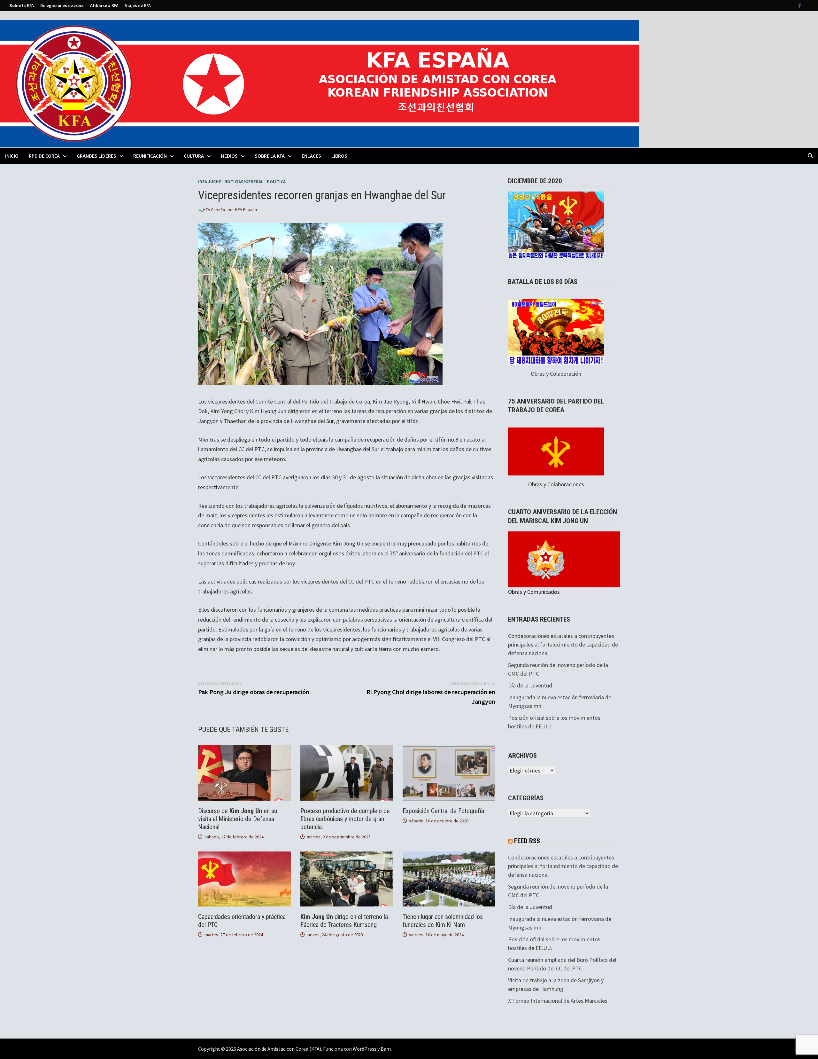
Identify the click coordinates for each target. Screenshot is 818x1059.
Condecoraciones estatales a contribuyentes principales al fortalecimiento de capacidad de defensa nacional (563, 644)
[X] (808, 5)
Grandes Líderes (96, 156)
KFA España (246, 209)
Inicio (12, 156)
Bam (386, 1049)
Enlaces (311, 156)
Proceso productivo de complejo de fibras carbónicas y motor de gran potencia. (345, 819)
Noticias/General (243, 181)
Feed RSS (527, 841)
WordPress (364, 1049)
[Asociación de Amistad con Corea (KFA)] (319, 83)
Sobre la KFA (22, 5)
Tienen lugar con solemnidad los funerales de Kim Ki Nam (443, 921)
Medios (229, 156)
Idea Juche (209, 181)
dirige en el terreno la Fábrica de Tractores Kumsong (344, 921)
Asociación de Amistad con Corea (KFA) (279, 1049)
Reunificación (150, 156)
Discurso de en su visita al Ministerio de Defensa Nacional (237, 819)
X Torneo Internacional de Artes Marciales (557, 1000)
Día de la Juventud (530, 685)
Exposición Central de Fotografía (443, 811)
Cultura (194, 156)
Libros (339, 156)
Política (276, 181)
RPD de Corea (44, 156)
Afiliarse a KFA (104, 5)
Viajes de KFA (138, 5)
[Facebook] (800, 5)
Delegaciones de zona (62, 5)
